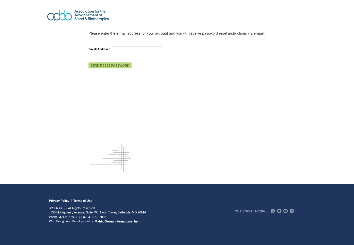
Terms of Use (82, 200)
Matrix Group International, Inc (116, 221)
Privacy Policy (59, 200)
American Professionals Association (90, 15)
